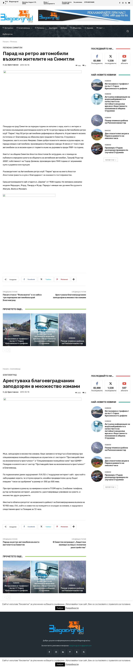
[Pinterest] (69, 651)
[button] (128, 31)
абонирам (124, 55)
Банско (108, 130)
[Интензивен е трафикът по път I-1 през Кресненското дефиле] (16, 329)
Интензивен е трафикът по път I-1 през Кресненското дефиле (17, 341)
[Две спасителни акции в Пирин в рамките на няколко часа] (97, 134)
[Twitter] (126, 3)
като (97, 55)
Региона (13, 42)
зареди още (109, 160)
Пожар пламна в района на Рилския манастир (72, 342)
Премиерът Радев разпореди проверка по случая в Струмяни (116, 150)
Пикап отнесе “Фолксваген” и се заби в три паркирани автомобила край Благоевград (22, 297)
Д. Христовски (11, 65)
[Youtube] (129, 3)
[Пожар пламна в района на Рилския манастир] (72, 329)
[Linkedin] (63, 651)
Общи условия (34, 665)
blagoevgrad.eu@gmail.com (80, 646)
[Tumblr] (76, 651)
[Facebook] (119, 3)
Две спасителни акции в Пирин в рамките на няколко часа (117, 135)
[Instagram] (122, 3)
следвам (110, 55)
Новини (16, 336)
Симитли (17, 48)
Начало (6, 42)
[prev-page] (4, 350)
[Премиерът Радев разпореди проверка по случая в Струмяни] (97, 149)
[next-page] (8, 350)
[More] (73, 279)
